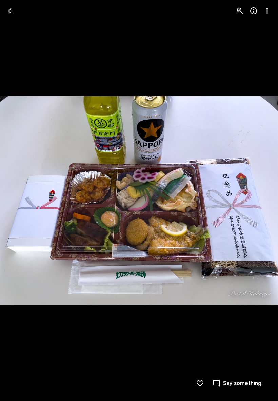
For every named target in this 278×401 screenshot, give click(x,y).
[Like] (200, 383)
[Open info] (253, 11)
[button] (18, 200)
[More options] (267, 11)
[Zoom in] (240, 11)
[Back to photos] (11, 11)
